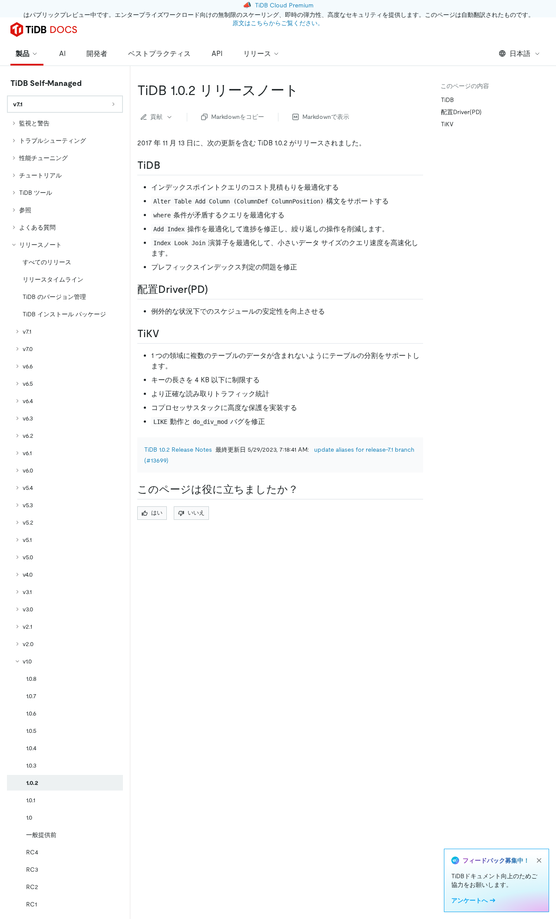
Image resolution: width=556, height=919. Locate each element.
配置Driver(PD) (461, 111)
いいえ (196, 512)
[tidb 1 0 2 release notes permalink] (306, 90)
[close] (539, 860)
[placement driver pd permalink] (215, 289)
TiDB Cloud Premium (284, 5)
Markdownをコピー (237, 116)
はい (156, 512)
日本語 (520, 53)
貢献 (156, 116)
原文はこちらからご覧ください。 (278, 23)
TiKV (447, 124)
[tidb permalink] (167, 165)
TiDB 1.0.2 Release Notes (178, 449)
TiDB (447, 99)
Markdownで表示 (325, 116)
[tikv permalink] (166, 333)
